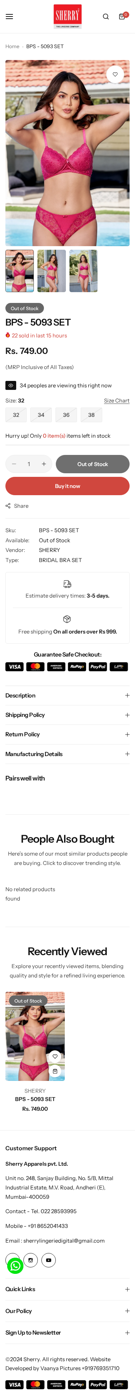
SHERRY (49, 550)
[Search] (106, 16)
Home (12, 46)
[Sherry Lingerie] (67, 16)
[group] (67, 153)
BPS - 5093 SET (35, 1099)
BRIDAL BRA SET (60, 560)
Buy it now (67, 486)
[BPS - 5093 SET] (35, 1036)
